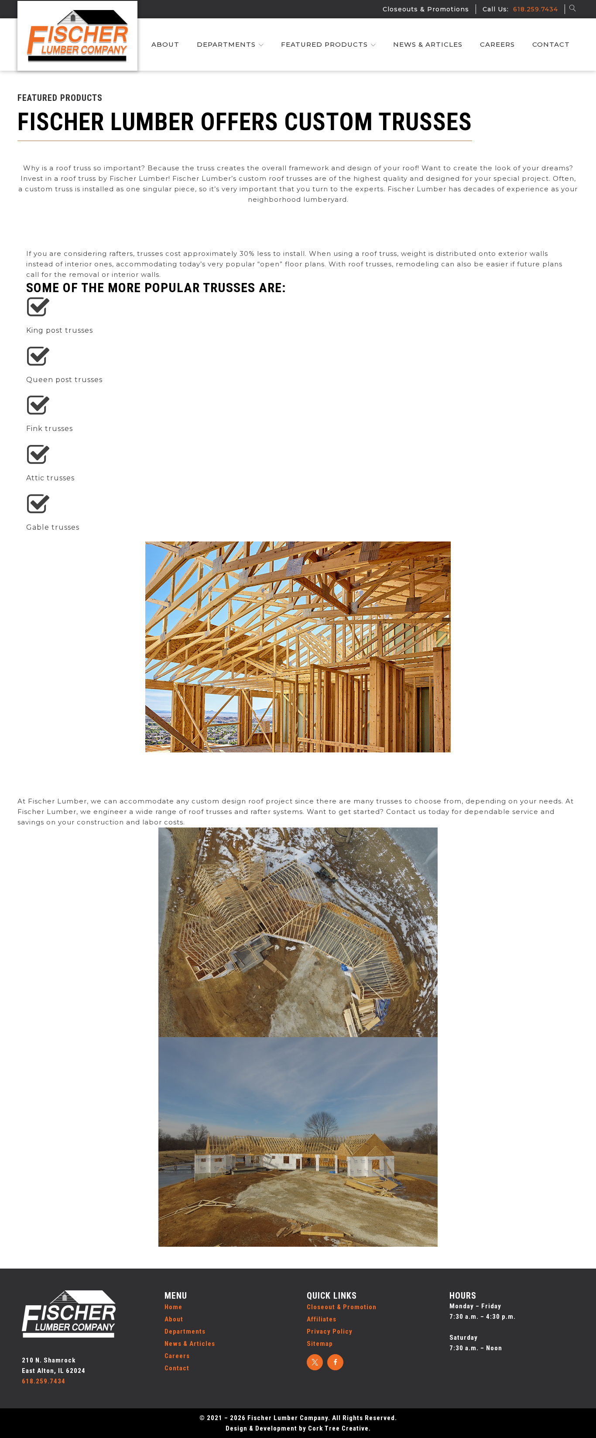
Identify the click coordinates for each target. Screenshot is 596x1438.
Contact (551, 44)
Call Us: (518, 9)
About (165, 44)
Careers (497, 44)
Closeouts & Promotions (429, 9)
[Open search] (572, 8)
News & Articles (427, 44)
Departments (226, 44)
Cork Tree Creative (338, 1428)
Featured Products (324, 44)
